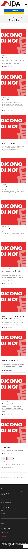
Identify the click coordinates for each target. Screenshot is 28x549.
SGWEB (14, 543)
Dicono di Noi (4, 523)
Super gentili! (6, 447)
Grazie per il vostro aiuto (9, 229)
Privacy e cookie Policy (14, 545)
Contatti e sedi (4, 520)
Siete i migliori (4, 467)
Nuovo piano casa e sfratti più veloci (9, 477)
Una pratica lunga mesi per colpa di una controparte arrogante (13, 317)
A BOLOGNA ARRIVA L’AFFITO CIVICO (8, 470)
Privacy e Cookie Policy (6, 502)
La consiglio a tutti (8, 404)
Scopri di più (4, 536)
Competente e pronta (8, 143)
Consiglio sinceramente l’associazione (10, 474)
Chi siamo (3, 513)
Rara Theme (11, 544)
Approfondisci (7, 66)
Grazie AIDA (6, 100)
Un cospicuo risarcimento (10, 360)
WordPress (22, 544)
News (2, 516)
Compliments (6, 187)
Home (2, 510)
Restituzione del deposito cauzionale (10, 464)
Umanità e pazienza (8, 58)
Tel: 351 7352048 (5, 499)
